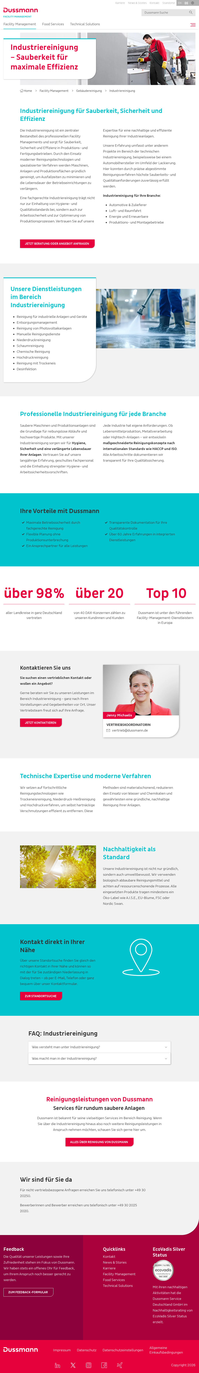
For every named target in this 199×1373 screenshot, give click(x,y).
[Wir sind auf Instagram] (88, 1365)
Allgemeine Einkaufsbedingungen (166, 1350)
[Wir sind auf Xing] (119, 1365)
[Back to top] (189, 1264)
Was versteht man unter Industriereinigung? (66, 1047)
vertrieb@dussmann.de (130, 730)
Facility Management (19, 24)
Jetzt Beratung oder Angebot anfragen (57, 244)
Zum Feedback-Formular (28, 1292)
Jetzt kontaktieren (40, 723)
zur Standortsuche (40, 996)
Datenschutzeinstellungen (123, 1350)
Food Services (53, 24)
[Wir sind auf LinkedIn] (57, 1365)
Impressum (62, 1350)
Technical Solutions (85, 24)
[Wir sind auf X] (73, 1365)
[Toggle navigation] (192, 24)
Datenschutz (86, 1350)
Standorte (168, 3)
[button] (193, 3)
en (180, 3)
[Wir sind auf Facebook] (104, 1365)
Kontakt (154, 3)
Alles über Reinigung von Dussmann (99, 1142)
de (186, 3)
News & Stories (137, 3)
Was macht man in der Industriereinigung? (64, 1058)
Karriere (120, 3)
